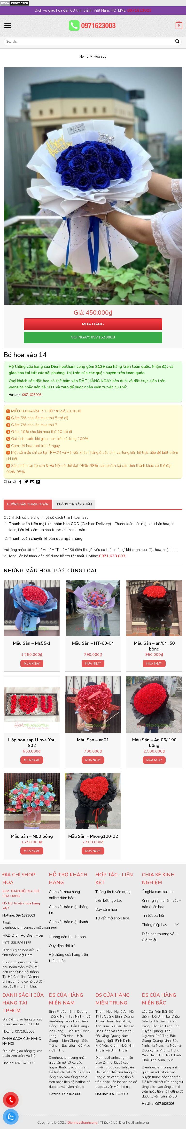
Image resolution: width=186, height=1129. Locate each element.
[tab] (28, 504)
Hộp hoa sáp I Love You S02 (31, 742)
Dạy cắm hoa (106, 909)
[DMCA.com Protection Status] (14, 3)
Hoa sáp (100, 56)
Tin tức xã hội (153, 915)
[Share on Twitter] (26, 482)
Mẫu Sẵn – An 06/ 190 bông (154, 742)
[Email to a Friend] (32, 482)
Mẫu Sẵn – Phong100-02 (93, 836)
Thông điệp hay (154, 924)
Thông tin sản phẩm (74, 504)
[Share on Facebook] (20, 482)
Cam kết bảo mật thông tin (68, 910)
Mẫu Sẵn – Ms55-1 (32, 643)
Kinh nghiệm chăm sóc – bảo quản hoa (161, 903)
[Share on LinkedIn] (38, 482)
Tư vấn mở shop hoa (112, 918)
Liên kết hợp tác (108, 900)
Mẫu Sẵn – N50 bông (32, 836)
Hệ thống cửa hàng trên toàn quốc (68, 958)
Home (83, 56)
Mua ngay (32, 664)
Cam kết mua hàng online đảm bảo (64, 895)
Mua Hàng (93, 324)
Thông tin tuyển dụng (113, 891)
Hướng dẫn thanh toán (27, 504)
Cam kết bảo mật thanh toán (68, 925)
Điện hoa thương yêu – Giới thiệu (160, 937)
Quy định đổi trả (62, 946)
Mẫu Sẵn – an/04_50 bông (154, 646)
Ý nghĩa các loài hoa (158, 891)
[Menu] (7, 25)
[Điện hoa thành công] (93, 25)
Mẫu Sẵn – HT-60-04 (93, 643)
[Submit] (177, 42)
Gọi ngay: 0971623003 (93, 337)
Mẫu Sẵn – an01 (93, 740)
